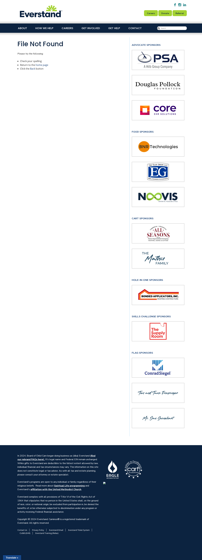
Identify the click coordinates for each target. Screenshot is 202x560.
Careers (67, 28)
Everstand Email (56, 530)
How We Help (44, 28)
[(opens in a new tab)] (158, 146)
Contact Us (22, 530)
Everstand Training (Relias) (46, 533)
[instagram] (180, 5)
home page (42, 65)
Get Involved (90, 28)
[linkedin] (184, 5)
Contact (135, 28)
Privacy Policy (38, 530)
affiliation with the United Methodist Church (55, 489)
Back (32, 68)
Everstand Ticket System (79, 530)
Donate (165, 13)
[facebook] (175, 5)
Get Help (114, 28)
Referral (180, 13)
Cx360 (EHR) (25, 533)
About (22, 28)
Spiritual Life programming (69, 485)
